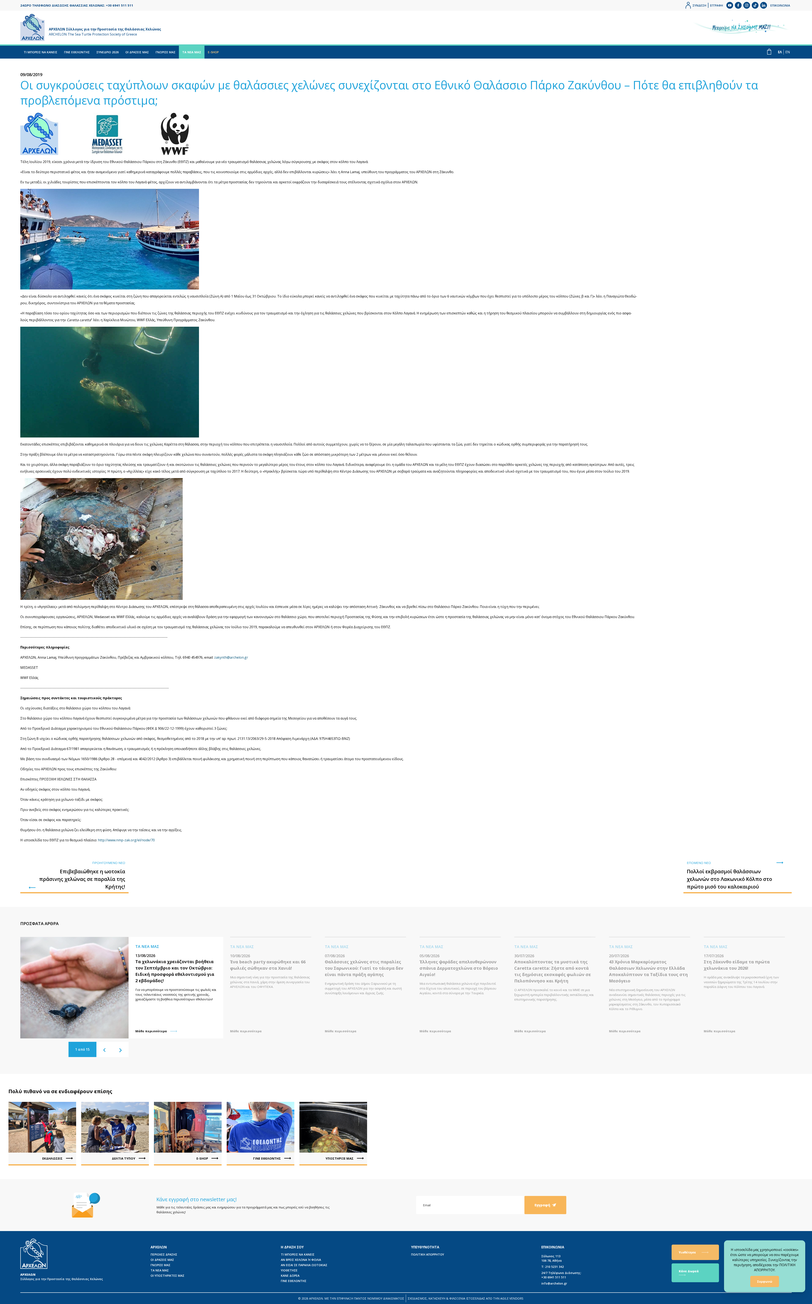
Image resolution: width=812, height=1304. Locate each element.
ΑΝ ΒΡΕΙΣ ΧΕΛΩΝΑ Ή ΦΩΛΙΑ (301, 1260)
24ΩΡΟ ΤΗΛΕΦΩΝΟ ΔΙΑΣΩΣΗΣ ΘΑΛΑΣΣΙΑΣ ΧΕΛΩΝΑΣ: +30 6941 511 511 (76, 5)
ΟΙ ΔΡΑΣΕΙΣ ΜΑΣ (137, 52)
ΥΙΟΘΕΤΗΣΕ (289, 1270)
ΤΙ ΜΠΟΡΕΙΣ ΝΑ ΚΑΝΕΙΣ (40, 52)
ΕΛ (780, 52)
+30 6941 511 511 (561, 1275)
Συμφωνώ (764, 1281)
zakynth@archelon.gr (231, 657)
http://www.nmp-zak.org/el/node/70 (126, 840)
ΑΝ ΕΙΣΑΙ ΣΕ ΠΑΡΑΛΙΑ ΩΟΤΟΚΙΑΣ (304, 1265)
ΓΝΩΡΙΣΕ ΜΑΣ (166, 52)
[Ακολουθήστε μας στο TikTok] (755, 5)
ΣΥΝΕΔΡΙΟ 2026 (107, 52)
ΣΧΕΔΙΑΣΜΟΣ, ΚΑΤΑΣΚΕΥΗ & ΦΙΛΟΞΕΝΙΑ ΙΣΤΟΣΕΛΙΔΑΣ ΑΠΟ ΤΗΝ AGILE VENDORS (465, 1298)
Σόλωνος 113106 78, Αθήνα (551, 1258)
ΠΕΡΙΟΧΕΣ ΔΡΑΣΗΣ (164, 1254)
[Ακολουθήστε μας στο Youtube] (729, 5)
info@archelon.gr (554, 1283)
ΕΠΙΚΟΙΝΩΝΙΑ (780, 5)
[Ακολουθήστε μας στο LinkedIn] (763, 5)
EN (787, 52)
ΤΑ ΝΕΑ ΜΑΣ (191, 52)
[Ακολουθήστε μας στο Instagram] (746, 5)
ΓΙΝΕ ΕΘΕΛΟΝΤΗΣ (77, 52)
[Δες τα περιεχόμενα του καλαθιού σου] (769, 52)
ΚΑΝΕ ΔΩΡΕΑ (290, 1276)
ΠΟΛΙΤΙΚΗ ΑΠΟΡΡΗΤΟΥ (427, 1254)
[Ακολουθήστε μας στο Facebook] (738, 5)
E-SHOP (213, 52)
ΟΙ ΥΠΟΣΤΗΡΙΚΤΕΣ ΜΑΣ (167, 1276)
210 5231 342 (552, 1267)
